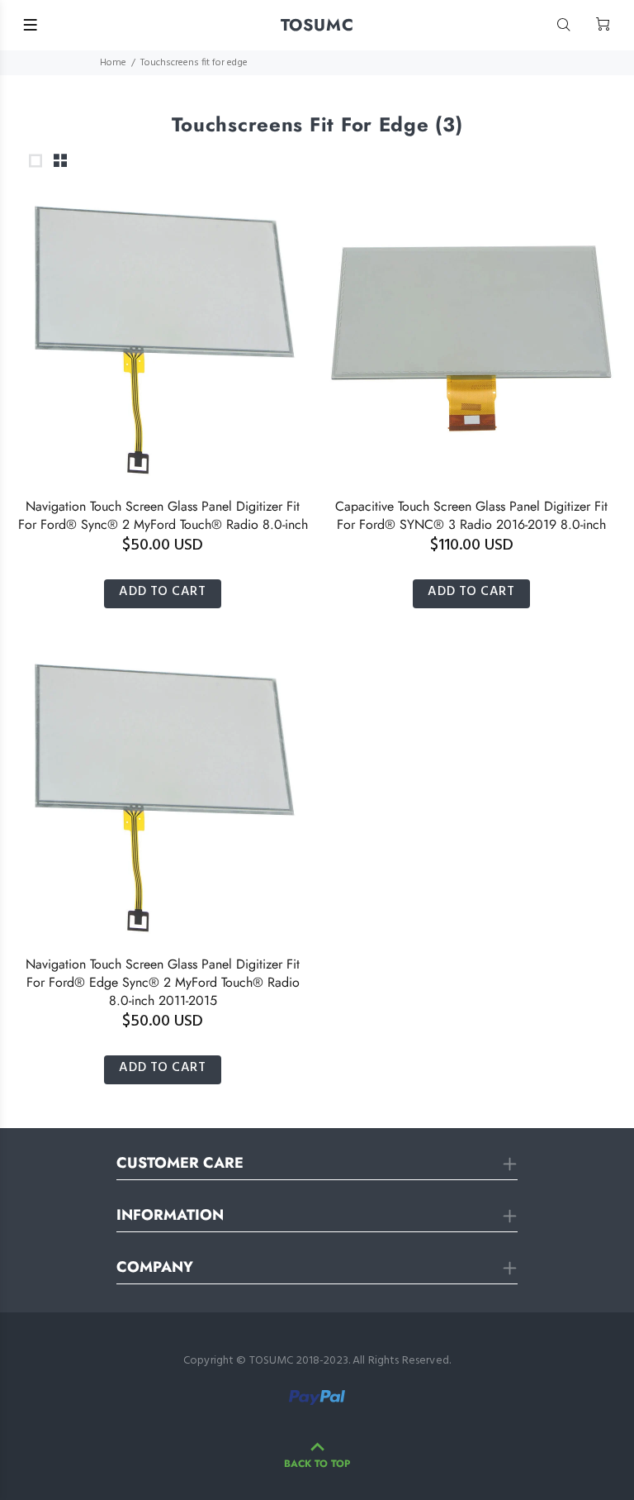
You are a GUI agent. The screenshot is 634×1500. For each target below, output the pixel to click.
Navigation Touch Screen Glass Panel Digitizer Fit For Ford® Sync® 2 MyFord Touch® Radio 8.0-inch (163, 515)
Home (113, 63)
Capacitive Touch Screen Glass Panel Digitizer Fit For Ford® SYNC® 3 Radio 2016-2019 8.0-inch (471, 515)
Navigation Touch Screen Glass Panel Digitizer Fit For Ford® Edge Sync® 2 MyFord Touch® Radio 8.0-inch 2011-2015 (163, 982)
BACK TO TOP (317, 1463)
